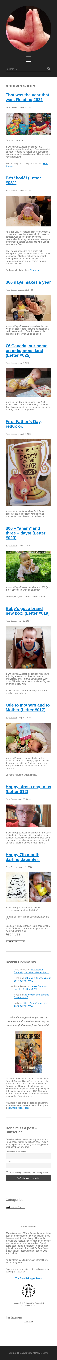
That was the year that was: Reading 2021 (27, 97)
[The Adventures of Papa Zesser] (28, 50)
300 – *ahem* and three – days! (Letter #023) (26, 533)
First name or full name (16, 1152)
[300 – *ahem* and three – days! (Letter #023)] (28, 566)
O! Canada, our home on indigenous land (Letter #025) (26, 351)
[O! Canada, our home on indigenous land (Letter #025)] (28, 382)
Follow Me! (28, 1322)
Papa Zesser (11, 107)
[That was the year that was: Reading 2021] (28, 124)
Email (8, 1161)
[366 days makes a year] (28, 308)
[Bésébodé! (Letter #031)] (28, 211)
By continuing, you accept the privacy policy (28, 1172)
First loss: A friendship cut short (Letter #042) (31, 971)
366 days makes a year (28, 282)
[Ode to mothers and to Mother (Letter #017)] (28, 738)
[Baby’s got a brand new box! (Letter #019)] (28, 647)
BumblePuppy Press (19, 1108)
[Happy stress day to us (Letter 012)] (28, 816)
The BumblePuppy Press (28, 1278)
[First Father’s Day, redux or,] (28, 472)
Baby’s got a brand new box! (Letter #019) (28, 610)
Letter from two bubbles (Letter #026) (30, 987)
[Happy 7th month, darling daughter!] (28, 887)
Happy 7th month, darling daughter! (23, 857)
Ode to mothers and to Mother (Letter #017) (28, 707)
